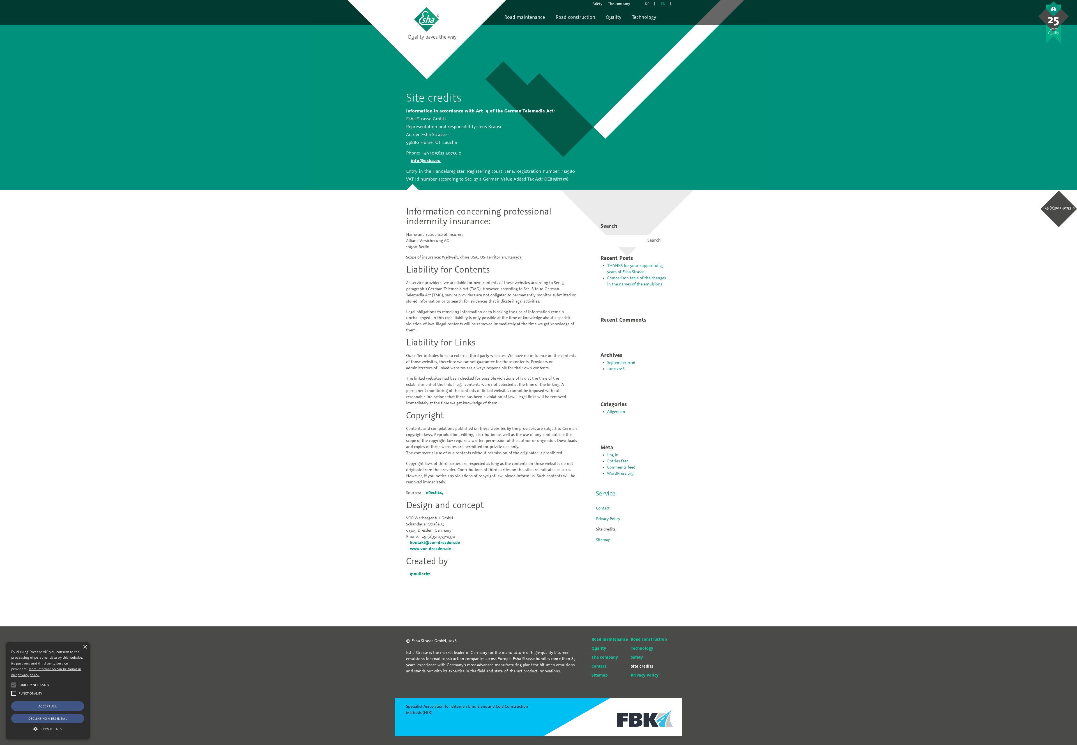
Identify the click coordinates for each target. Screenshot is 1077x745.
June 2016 (616, 369)
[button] (13, 685)
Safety (637, 657)
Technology (642, 648)
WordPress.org (620, 473)
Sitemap (603, 540)
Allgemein (616, 412)
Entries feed (618, 461)
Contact (602, 508)
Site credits (605, 529)
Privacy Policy (608, 519)
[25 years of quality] (1053, 22)
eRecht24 (434, 493)
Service (605, 493)
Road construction (649, 639)
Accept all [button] (47, 706)
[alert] (48, 690)
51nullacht (420, 574)
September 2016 (621, 363)
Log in (612, 455)
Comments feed (621, 467)
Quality (599, 648)
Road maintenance (610, 639)
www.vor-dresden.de (430, 549)
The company (605, 657)
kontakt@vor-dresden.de (435, 543)
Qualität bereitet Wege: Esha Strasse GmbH (433, 23)
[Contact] (637, 4)
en (663, 4)
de (647, 4)
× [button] (85, 647)
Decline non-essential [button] (47, 718)
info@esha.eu (426, 160)
